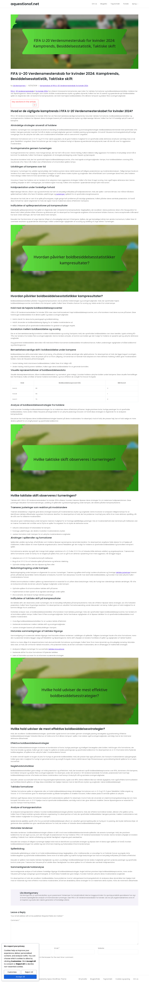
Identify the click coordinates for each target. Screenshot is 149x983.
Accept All (20, 977)
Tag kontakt (107, 979)
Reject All (29, 972)
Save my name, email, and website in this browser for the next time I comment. (43, 957)
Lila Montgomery (19, 86)
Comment (15, 920)
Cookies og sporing (123, 979)
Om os (135, 979)
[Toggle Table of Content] (33, 105)
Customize (12, 972)
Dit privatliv (83, 979)
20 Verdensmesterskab (24, 91)
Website (101, 948)
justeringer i (60, 194)
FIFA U (13, 91)
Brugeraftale (95, 979)
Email (57, 948)
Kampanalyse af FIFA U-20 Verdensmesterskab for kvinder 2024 (64, 86)
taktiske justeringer (123, 572)
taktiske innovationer (56, 649)
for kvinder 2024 (42, 91)
